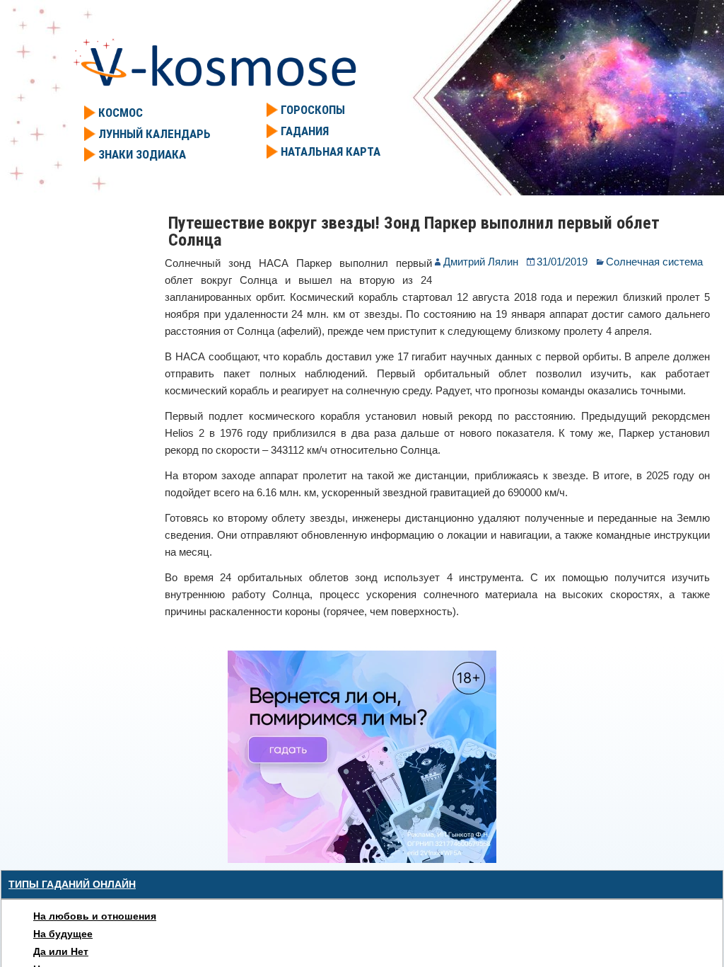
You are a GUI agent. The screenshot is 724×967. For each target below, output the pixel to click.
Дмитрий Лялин (480, 262)
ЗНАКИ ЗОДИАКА (142, 154)
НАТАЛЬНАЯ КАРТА (330, 151)
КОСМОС (120, 112)
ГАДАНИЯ (305, 131)
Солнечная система (654, 262)
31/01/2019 (562, 262)
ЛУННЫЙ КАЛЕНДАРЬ (154, 134)
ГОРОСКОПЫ (313, 110)
